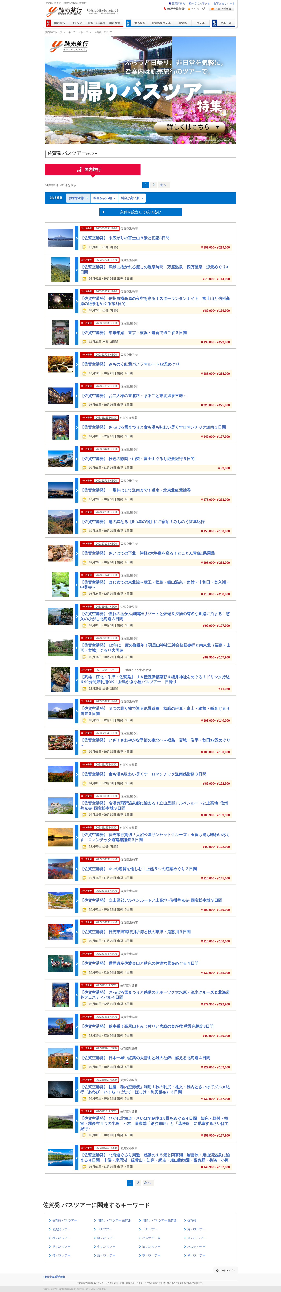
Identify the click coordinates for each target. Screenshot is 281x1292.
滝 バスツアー (196, 1229)
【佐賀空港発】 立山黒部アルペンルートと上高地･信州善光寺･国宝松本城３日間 (151, 900)
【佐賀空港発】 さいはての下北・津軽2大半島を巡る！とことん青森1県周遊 (147, 553)
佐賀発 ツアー (61, 1229)
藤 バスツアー (106, 1237)
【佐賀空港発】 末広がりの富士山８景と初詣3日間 (125, 238)
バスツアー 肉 (151, 1237)
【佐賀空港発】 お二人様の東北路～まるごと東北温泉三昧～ (133, 395)
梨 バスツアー (106, 1255)
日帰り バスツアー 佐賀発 (114, 1220)
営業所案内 (178, 3)
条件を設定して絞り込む (140, 212)
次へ (163, 185)
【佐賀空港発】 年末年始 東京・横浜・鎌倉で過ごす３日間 (133, 332)
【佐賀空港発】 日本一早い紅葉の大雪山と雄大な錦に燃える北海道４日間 (145, 1058)
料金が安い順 (102, 198)
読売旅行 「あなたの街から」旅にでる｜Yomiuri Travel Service (83, 12)
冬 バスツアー (106, 1246)
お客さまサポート (224, 3)
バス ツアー (150, 1229)
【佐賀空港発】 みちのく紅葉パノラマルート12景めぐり (130, 364)
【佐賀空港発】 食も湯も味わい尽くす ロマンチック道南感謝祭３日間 (143, 774)
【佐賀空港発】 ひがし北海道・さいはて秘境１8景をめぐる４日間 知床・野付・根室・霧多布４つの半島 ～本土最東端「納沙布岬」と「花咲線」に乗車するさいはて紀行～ (154, 1123)
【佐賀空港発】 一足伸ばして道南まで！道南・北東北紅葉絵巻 (135, 490)
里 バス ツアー (196, 1237)
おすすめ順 (76, 198)
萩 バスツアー (151, 1255)
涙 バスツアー (151, 1246)
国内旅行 (93, 169)
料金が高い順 (130, 198)
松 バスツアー (61, 1237)
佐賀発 (191, 1220)
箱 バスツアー (61, 1255)
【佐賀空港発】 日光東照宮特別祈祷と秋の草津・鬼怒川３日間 (135, 932)
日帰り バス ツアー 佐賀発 (159, 1220)
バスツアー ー (196, 1246)
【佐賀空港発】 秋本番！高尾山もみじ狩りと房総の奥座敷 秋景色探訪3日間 (147, 1026)
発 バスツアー (61, 1246)
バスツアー (104, 1229)
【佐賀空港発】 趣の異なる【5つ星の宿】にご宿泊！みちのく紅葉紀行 (142, 521)
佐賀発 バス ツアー (64, 1220)
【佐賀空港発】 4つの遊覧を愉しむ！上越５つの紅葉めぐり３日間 (138, 869)
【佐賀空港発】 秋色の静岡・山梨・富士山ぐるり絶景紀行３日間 (137, 458)
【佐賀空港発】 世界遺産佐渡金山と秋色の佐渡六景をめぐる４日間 (139, 963)
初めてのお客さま (199, 3)
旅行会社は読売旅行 (55, 1276)
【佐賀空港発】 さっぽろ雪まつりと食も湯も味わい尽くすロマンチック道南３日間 (153, 427)
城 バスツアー (196, 1255)
